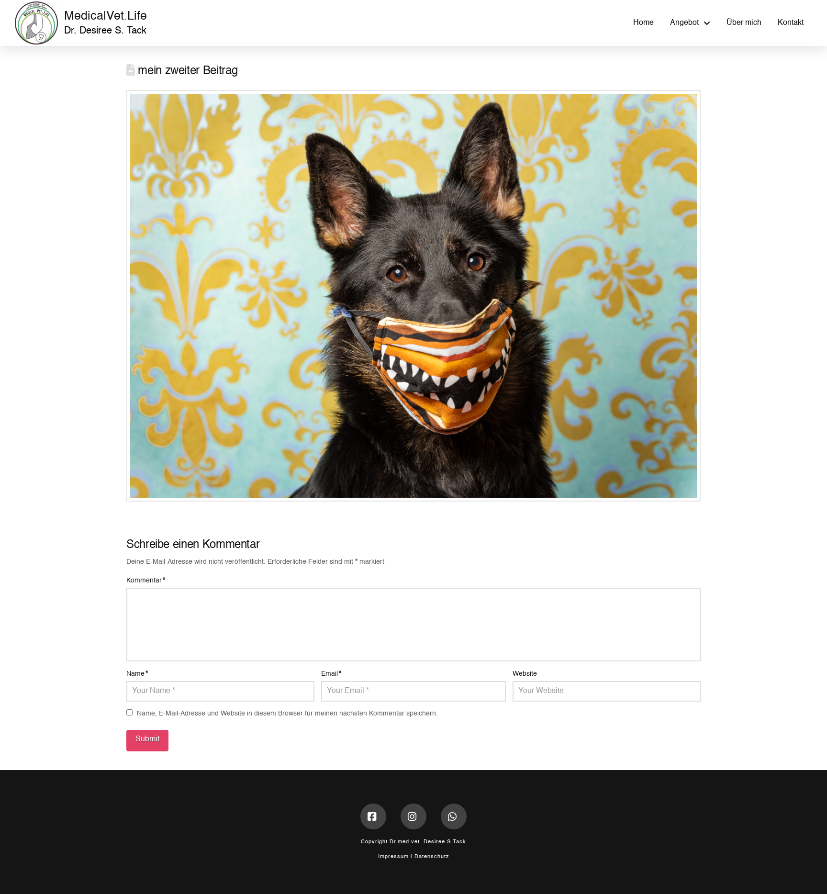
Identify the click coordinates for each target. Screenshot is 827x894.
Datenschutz (431, 857)
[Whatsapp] (454, 816)
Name (137, 673)
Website (525, 673)
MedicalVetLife (105, 16)
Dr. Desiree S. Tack (105, 31)
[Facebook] (373, 816)
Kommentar (145, 580)
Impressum (393, 857)
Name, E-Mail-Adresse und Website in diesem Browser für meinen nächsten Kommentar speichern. (287, 713)
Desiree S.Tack (445, 842)
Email (331, 673)
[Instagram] (413, 816)
